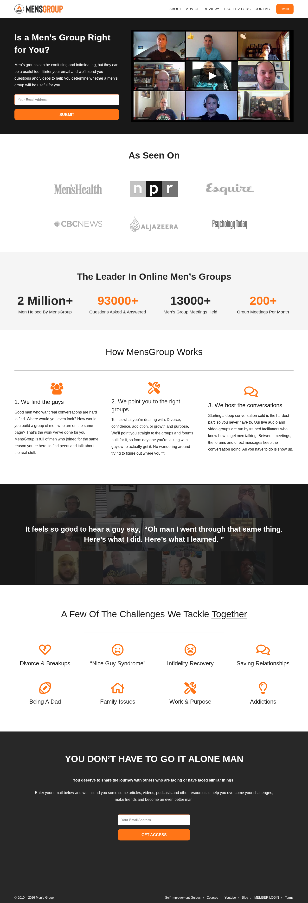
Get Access (154, 835)
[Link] (38, 9)
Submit (66, 115)
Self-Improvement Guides (183, 897)
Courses (212, 897)
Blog (245, 897)
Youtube (230, 897)
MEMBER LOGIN (266, 897)
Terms (289, 897)
